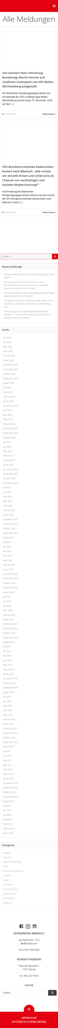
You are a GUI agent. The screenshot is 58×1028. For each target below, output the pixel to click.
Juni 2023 (7, 446)
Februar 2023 (9, 460)
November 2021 (10, 524)
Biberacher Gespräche (13, 871)
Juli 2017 (7, 751)
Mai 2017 (7, 760)
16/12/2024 (10, 114)
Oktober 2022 (9, 478)
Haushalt (7, 875)
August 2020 (8, 592)
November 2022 (10, 474)
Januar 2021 (8, 569)
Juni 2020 (7, 601)
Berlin (5, 866)
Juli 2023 (7, 442)
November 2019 (10, 628)
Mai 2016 (7, 815)
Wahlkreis (7, 902)
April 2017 (7, 765)
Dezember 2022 (10, 469)
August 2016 (8, 801)
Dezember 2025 (10, 364)
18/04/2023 (10, 212)
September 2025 (10, 378)
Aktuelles (7, 852)
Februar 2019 (9, 669)
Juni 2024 (7, 410)
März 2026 (8, 351)
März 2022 (8, 505)
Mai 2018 (7, 705)
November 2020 (10, 578)
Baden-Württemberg (12, 861)
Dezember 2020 (10, 574)
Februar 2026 (9, 355)
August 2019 (8, 642)
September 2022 (10, 483)
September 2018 (10, 687)
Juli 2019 (7, 646)
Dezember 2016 (10, 783)
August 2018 (8, 692)
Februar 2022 (9, 510)
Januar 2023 (8, 464)
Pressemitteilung (10, 889)
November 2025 (10, 369)
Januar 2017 (8, 778)
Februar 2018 (9, 719)
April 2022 (7, 501)
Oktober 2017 (9, 737)
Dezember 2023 (10, 428)
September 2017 (10, 742)
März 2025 (8, 392)
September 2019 (10, 637)
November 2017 (10, 733)
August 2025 (8, 383)
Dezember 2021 (10, 519)
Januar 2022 (8, 515)
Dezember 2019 (10, 624)
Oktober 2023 (9, 437)
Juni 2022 (7, 492)
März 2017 (8, 769)
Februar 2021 (9, 564)
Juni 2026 (7, 337)
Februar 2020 (9, 615)
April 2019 (7, 660)
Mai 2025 (7, 387)
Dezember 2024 (10, 405)
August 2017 (8, 746)
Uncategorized (9, 893)
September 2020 (10, 587)
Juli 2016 (7, 805)
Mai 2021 (7, 551)
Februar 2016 (9, 828)
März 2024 (8, 419)
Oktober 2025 (9, 374)
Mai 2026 (7, 342)
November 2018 (10, 678)
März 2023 (8, 455)
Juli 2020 (7, 596)
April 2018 (7, 710)
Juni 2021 (7, 546)
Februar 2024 (9, 424)
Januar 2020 (8, 619)
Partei (5, 880)
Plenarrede (8, 884)
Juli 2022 (7, 487)
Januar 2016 (8, 833)
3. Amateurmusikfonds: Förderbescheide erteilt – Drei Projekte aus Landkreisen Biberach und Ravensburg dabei (28, 303)
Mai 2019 (7, 655)
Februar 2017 (9, 774)
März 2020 (8, 610)
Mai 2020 (7, 605)
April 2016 (7, 819)
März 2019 (8, 664)
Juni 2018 (7, 701)
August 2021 (8, 537)
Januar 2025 (8, 401)
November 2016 (10, 787)
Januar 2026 (8, 360)
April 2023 (7, 451)
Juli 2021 (7, 542)
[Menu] (54, 6)
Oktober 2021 (9, 528)
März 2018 (8, 715)
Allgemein (7, 857)
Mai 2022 (7, 496)
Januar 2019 (8, 674)
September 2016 (10, 796)
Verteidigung (8, 898)
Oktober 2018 (9, 683)
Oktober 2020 (9, 583)
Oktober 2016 (9, 792)
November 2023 (10, 433)
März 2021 (8, 560)
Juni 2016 (7, 810)
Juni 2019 (7, 651)
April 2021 (7, 555)
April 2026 (7, 346)
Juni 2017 (7, 755)
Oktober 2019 (9, 633)
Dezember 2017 (10, 728)
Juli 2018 (7, 696)
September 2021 (10, 533)
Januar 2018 (8, 724)
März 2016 (8, 824)
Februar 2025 (9, 396)
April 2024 (7, 414)
